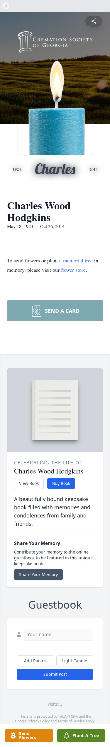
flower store (73, 269)
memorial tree (78, 260)
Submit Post (55, 674)
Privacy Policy (39, 721)
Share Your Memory (38, 574)
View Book (29, 483)
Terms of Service (71, 721)
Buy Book (61, 483)
